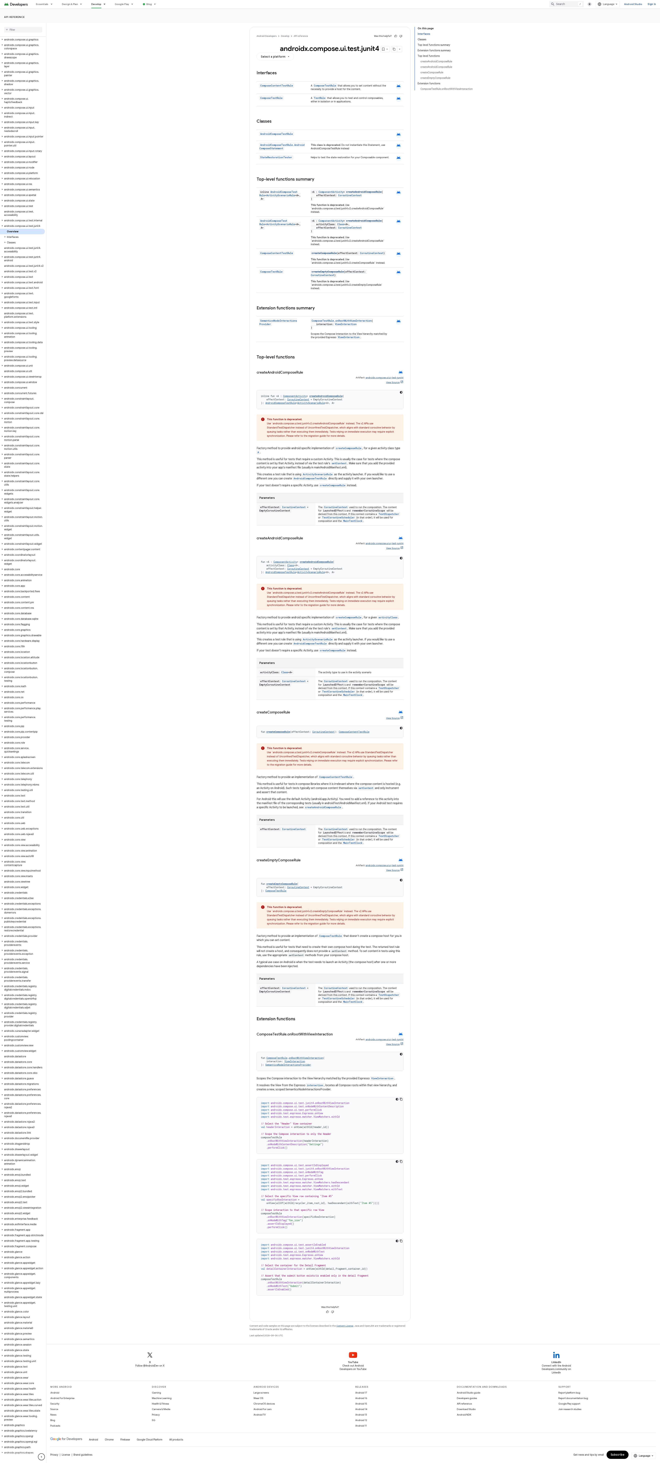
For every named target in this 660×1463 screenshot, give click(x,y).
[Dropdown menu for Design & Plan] (82, 4)
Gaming (156, 1392)
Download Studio (466, 1409)
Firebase (125, 1439)
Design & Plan (70, 4)
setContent (339, 463)
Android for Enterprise (62, 1398)
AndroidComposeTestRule (276, 134)
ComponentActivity (330, 191)
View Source (393, 382)
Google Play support (569, 1403)
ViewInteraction (346, 324)
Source (54, 1409)
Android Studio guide (468, 1392)
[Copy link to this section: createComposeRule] (293, 713)
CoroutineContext (350, 195)
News (53, 1414)
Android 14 (361, 1409)
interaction (315, 1085)
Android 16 (361, 1398)
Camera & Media (161, 1409)
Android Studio (633, 4)
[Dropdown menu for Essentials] (53, 4)
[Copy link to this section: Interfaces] (280, 73)
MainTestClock (352, 521)
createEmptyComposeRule (328, 271)
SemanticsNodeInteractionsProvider (288, 1064)
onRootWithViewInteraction (353, 320)
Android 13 (361, 1414)
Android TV (260, 1414)
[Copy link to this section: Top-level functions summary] (317, 180)
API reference (14, 17)
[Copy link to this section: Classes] (275, 122)
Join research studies (569, 1409)
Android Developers (267, 36)
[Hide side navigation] (41, 1456)
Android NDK (464, 1414)
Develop (96, 4)
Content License (344, 1325)
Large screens (261, 1392)
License (66, 1454)
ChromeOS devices (264, 1403)
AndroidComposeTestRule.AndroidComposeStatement (282, 146)
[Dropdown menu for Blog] (156, 4)
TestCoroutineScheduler (338, 517)
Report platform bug (569, 1392)
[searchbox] (23, 30)
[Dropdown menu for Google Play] (133, 4)
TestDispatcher (388, 514)
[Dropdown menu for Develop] (106, 4)
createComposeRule (324, 253)
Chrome (109, 1439)
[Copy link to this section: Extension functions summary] (318, 308)
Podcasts (55, 1425)
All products (176, 1439)
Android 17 (361, 1392)
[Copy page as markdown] (394, 49)
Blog (149, 4)
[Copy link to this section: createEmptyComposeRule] (304, 860)
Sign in (652, 4)
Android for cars (262, 1409)
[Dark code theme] (401, 392)
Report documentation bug (573, 1398)
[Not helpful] (400, 36)
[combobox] (566, 4)
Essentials (42, 4)
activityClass (387, 617)
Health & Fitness (160, 1403)
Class (340, 224)
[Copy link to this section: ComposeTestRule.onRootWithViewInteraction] (336, 1034)
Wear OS (258, 1398)
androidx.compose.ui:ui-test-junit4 (384, 377)
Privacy (156, 1414)
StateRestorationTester (276, 157)
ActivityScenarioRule (280, 195)
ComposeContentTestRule (276, 85)
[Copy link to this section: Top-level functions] (298, 357)
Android (54, 1392)
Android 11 (361, 1425)
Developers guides (467, 1398)
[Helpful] (395, 36)
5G (153, 1420)
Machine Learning (162, 1398)
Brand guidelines (83, 1454)
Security (54, 1403)
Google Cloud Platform (149, 1439)
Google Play (122, 4)
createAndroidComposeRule (364, 191)
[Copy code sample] (401, 1099)
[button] (22, 39)
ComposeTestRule (325, 85)
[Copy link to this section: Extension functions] (298, 1019)
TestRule (320, 98)
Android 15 (361, 1403)
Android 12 (361, 1420)
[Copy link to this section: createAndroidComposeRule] (306, 373)
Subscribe (618, 1454)
